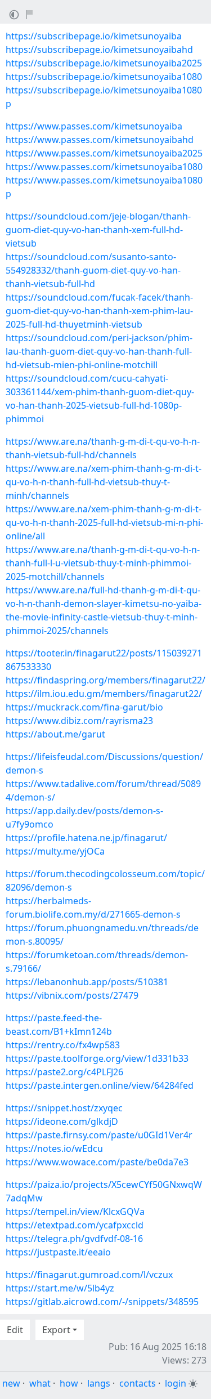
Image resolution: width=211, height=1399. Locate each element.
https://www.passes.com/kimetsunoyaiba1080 (104, 166)
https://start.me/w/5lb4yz (60, 1288)
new (11, 1383)
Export (56, 1330)
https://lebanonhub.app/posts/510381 (87, 982)
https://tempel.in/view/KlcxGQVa (75, 1211)
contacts (137, 1383)
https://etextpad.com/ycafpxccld (74, 1225)
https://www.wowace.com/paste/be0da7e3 (97, 1162)
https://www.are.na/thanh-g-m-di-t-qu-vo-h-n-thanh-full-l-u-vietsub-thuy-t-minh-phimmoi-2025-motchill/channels (103, 563)
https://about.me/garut (55, 734)
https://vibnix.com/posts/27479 (72, 995)
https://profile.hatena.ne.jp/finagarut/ (86, 838)
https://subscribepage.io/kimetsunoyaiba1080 (104, 76)
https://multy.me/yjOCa (55, 851)
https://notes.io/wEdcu (54, 1148)
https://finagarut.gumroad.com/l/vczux (89, 1274)
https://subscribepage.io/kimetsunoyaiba (94, 36)
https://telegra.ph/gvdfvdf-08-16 (74, 1238)
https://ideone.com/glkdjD (62, 1121)
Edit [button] (15, 1330)
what (40, 1383)
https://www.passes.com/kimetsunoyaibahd (100, 139)
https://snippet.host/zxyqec (64, 1108)
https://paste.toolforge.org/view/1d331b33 (97, 1058)
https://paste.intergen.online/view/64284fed (100, 1085)
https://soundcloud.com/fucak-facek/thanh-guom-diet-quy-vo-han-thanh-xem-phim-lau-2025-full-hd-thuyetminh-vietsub (99, 310)
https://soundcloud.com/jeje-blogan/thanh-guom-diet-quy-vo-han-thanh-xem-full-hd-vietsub (98, 229)
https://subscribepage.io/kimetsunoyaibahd (99, 49)
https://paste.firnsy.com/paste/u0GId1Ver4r (99, 1135)
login (175, 1383)
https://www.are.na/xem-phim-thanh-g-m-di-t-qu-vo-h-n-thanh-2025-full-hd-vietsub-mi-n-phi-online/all (104, 522)
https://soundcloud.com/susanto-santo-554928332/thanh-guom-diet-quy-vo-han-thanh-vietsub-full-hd (93, 270)
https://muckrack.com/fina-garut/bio (84, 707)
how (69, 1383)
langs (98, 1383)
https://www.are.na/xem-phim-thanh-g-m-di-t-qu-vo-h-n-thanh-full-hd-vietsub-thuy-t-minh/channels (103, 482)
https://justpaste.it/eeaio (58, 1252)
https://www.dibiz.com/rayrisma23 (79, 720)
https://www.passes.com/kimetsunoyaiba (94, 126)
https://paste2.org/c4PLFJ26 (64, 1072)
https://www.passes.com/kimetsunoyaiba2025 (104, 153)
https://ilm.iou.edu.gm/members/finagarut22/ (104, 693)
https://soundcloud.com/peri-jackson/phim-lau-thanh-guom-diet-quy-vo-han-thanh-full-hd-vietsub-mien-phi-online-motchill (99, 351)
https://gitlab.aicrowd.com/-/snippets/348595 (102, 1301)
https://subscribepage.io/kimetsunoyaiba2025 (104, 63)
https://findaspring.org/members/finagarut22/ (105, 680)
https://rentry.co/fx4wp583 (63, 1045)
